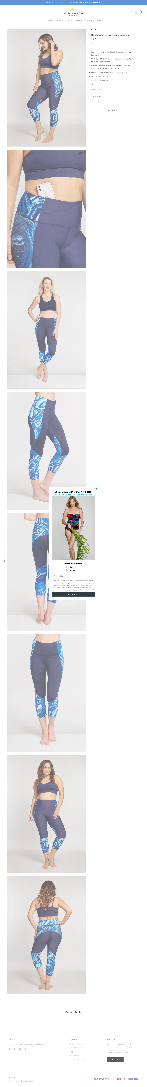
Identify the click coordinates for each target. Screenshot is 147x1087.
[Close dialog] (96, 489)
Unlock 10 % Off (73, 594)
